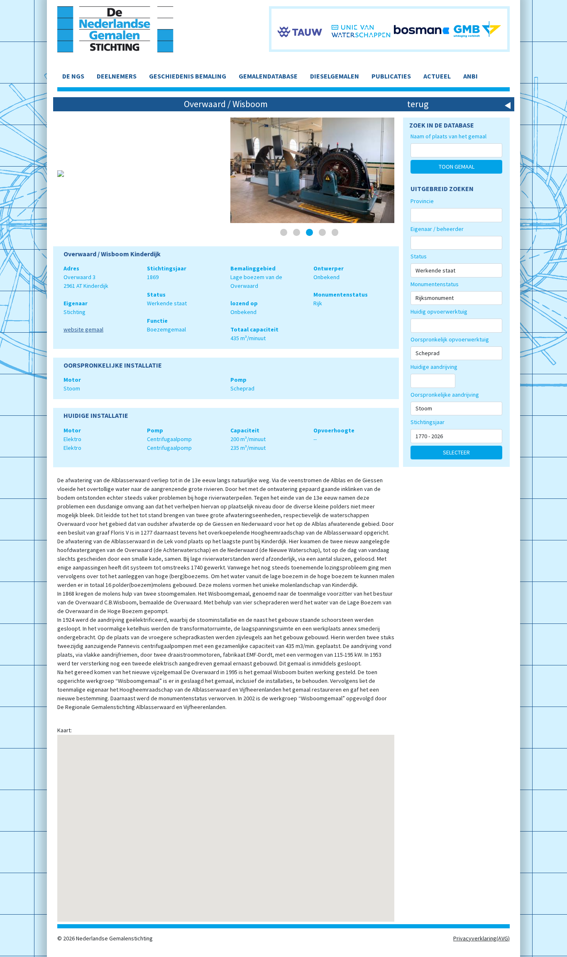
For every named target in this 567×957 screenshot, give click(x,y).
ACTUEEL (437, 76)
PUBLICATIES (391, 76)
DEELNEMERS (117, 76)
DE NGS (73, 76)
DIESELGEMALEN (334, 76)
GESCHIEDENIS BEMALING (187, 76)
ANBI (470, 76)
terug (417, 104)
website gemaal (83, 329)
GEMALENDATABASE (268, 76)
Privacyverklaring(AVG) (481, 938)
